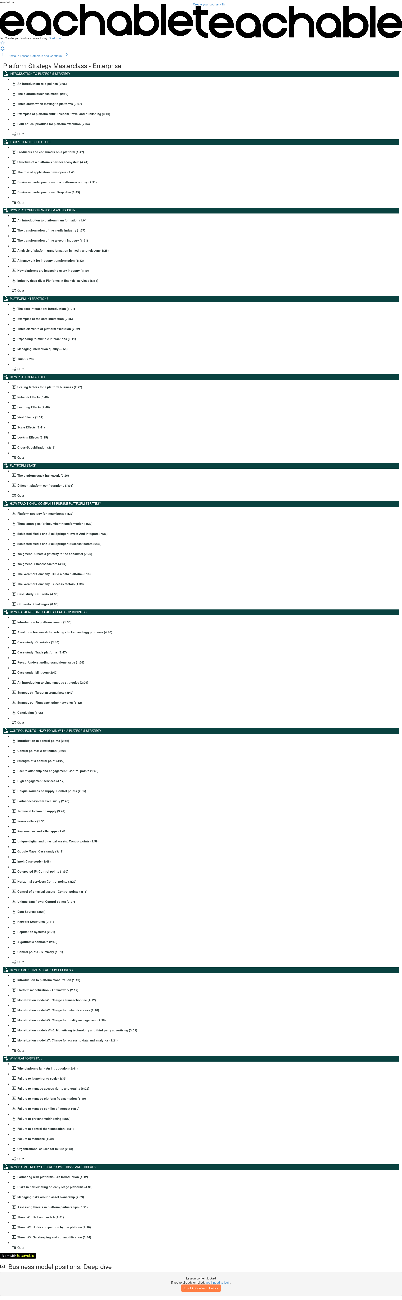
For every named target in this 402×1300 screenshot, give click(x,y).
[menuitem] (2, 50)
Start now (55, 38)
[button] (2, 44)
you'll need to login (218, 1282)
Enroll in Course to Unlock (201, 1288)
